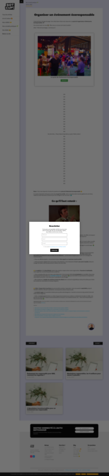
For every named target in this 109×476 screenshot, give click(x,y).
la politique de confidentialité (58, 246)
